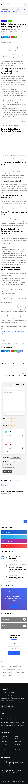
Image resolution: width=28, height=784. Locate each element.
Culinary (11, 575)
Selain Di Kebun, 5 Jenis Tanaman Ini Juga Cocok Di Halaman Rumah (17, 569)
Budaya (3, 666)
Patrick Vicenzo (6, 29)
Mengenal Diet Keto (15, 770)
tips (6, 675)
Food (15, 575)
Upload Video (6, 461)
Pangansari (22, 781)
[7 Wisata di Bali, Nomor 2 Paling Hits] (4, 764)
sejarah (22, 672)
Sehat (17, 672)
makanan (20, 669)
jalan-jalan (16, 343)
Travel (12, 489)
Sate (13, 672)
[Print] (18, 37)
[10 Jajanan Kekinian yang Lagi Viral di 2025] (4, 558)
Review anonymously (9, 467)
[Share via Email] (21, 37)
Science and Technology (20, 564)
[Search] (25, 4)
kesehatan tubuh (12, 669)
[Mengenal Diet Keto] (4, 771)
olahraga (4, 672)
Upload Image (6, 457)
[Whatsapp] (15, 37)
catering (9, 666)
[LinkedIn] (8, 37)
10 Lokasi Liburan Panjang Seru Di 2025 (14, 363)
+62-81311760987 (9, 693)
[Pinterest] (12, 37)
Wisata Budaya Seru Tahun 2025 (16, 375)
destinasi (4, 343)
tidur (3, 675)
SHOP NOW (14, 606)
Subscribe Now (14, 653)
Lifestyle (11, 564)
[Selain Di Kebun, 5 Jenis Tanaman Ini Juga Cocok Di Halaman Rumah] (4, 567)
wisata (22, 343)
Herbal (20, 666)
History (8, 489)
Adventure (3, 489)
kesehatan (4, 669)
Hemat (9, 343)
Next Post (21, 373)
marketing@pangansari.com (10, 695)
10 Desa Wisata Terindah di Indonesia (12, 491)
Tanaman (11, 565)
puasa (9, 672)
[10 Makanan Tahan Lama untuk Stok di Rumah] (4, 578)
